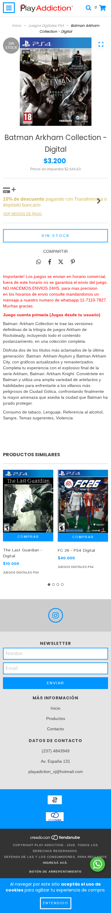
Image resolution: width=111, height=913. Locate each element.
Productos (55, 718)
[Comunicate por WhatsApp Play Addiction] (97, 864)
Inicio (16, 25)
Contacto (55, 728)
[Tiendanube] (55, 839)
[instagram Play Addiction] (55, 615)
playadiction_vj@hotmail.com (55, 771)
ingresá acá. (55, 862)
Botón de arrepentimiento (55, 871)
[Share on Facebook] (49, 262)
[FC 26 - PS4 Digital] (83, 501)
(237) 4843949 (56, 751)
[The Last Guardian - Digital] (28, 501)
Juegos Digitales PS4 (46, 25)
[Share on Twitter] (61, 262)
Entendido (55, 903)
